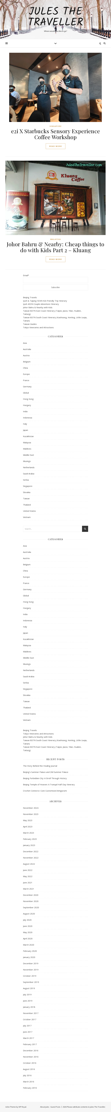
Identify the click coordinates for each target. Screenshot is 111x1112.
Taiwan (26, 498)
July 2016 (27, 1075)
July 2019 (27, 994)
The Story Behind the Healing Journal (40, 765)
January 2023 (29, 845)
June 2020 (27, 926)
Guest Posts (55, 1107)
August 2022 (29, 863)
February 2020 (30, 951)
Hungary (27, 405)
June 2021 (27, 882)
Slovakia (26, 492)
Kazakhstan (28, 436)
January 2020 (29, 957)
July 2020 (27, 919)
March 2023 (28, 832)
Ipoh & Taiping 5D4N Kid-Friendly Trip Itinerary (45, 300)
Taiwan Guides (30, 324)
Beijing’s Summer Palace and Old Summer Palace (45, 772)
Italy (25, 423)
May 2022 (27, 876)
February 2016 (30, 1087)
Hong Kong (28, 399)
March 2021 (28, 888)
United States (29, 511)
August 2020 (29, 913)
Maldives (27, 448)
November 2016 (30, 1056)
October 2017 (29, 1019)
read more (55, 146)
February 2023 (30, 839)
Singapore (56, 126)
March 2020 (28, 944)
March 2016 (28, 1081)
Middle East (28, 455)
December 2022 (30, 851)
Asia (25, 343)
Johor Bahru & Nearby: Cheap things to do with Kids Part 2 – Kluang (55, 247)
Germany (27, 386)
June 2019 (27, 1000)
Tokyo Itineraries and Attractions (38, 327)
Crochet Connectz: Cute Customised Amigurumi (45, 790)
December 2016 (30, 1050)
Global (26, 392)
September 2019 (31, 982)
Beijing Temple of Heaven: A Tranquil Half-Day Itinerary (49, 784)
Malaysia (55, 239)
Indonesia (27, 417)
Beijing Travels (30, 297)
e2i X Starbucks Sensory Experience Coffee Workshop (55, 134)
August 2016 (29, 1069)
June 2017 (27, 1031)
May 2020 (27, 932)
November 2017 (30, 1013)
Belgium (26, 361)
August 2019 (29, 988)
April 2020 (27, 938)
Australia (27, 349)
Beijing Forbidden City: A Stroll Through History (45, 778)
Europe (26, 374)
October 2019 (29, 975)
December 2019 (30, 963)
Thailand (27, 504)
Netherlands (29, 467)
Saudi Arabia (28, 473)
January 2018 (29, 1007)
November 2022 (30, 857)
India (25, 411)
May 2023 (27, 820)
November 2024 (30, 808)
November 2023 (30, 814)
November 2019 (30, 969)
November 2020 (30, 901)
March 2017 (28, 1038)
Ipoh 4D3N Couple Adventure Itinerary (41, 304)
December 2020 (30, 895)
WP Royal (22, 1107)
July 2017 (27, 1025)
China (25, 367)
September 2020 (31, 907)
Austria (26, 355)
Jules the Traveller (55, 17)
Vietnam (27, 517)
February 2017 (30, 1044)
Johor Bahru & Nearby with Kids (37, 307)
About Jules (44, 1107)
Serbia (26, 479)
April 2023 (27, 826)
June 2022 (27, 870)
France (26, 380)
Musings (27, 461)
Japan (25, 430)
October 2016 (29, 1063)
